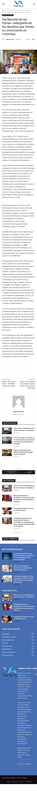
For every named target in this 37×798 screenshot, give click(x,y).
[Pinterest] (20, 45)
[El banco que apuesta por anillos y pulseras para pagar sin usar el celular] (7, 452)
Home (4, 10)
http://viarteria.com (18, 414)
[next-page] (6, 460)
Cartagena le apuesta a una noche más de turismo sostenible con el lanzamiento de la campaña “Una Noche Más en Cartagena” (24, 522)
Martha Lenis (10, 39)
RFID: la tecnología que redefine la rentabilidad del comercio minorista (23, 568)
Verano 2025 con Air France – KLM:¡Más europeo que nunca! (9, 384)
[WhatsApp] (25, 45)
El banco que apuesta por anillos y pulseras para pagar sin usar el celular (23, 452)
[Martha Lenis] (3, 39)
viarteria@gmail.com (24, 759)
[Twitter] (15, 45)
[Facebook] (11, 45)
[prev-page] (3, 460)
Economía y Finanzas (13, 10)
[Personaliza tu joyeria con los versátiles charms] (7, 510)
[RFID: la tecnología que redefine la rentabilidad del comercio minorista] (7, 568)
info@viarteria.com (24, 762)
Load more (18, 532)
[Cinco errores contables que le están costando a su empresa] (7, 430)
